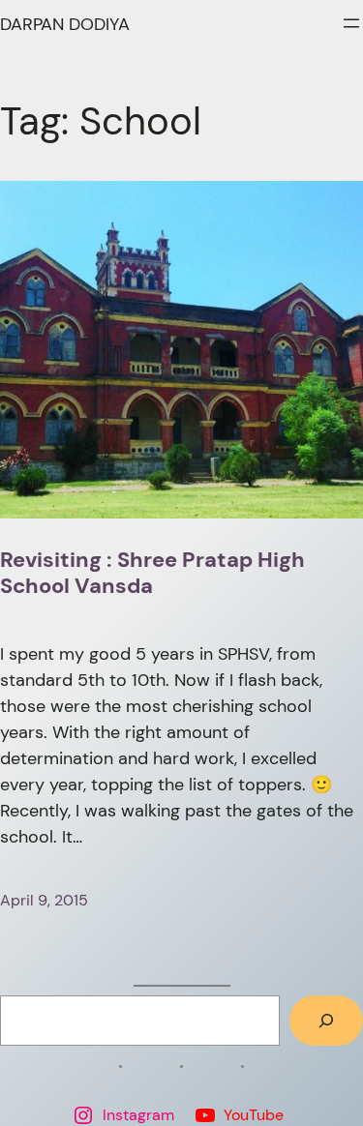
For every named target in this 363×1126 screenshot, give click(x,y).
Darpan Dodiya (65, 24)
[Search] (326, 1020)
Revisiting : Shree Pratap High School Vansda (152, 573)
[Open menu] (351, 23)
